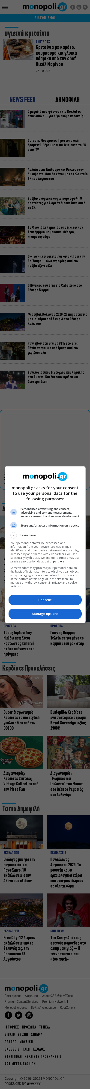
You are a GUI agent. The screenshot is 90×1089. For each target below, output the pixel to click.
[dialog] (45, 544)
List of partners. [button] (55, 561)
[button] (45, 535)
